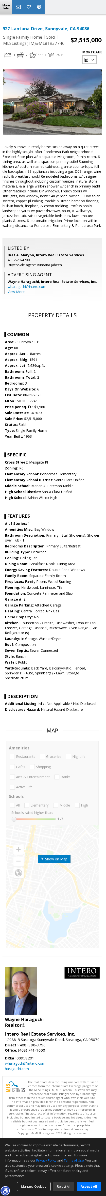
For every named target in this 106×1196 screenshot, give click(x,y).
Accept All (89, 1186)
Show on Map (55, 859)
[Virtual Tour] (40, 7)
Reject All (63, 1186)
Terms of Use (74, 1160)
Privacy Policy (46, 1160)
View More (16, 291)
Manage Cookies (33, 1186)
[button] (5, 1190)
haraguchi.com (17, 1068)
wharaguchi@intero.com (27, 286)
